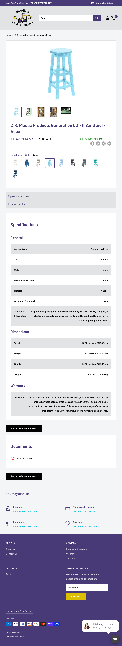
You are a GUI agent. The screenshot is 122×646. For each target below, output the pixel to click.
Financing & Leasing (76, 548)
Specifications (19, 196)
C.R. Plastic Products (22, 139)
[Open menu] (7, 18)
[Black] (73, 163)
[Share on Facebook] (92, 143)
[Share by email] (109, 143)
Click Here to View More (25, 511)
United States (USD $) (17, 611)
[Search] (97, 18)
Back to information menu (23, 428)
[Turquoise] (95, 163)
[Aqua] (50, 163)
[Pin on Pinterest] (98, 143)
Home (8, 35)
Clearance (71, 553)
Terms (9, 574)
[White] (15, 163)
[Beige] (38, 163)
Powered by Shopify (15, 636)
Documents (16, 204)
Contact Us (11, 553)
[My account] (107, 18)
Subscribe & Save (104, 3)
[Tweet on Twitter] (104, 143)
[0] (113, 18)
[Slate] (84, 163)
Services (70, 558)
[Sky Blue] (61, 163)
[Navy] (15, 174)
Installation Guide (23, 458)
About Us (10, 548)
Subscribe (76, 596)
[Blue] (27, 163)
